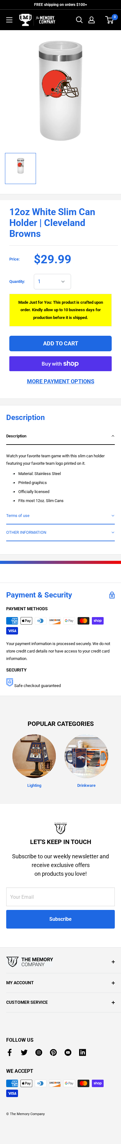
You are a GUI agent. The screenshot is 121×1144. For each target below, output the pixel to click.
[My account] (91, 19)
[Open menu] (9, 19)
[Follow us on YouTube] (68, 1052)
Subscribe (60, 919)
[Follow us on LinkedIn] (82, 1052)
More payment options (60, 381)
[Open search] (79, 19)
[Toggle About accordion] (60, 962)
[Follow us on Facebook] (9, 1052)
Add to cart (60, 343)
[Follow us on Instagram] (38, 1052)
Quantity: (17, 281)
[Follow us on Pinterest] (53, 1052)
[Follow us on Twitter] (24, 1052)
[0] (110, 20)
